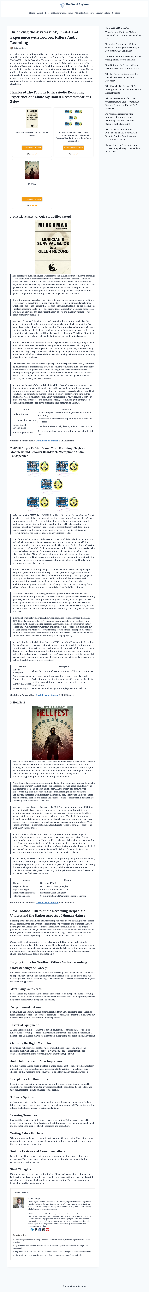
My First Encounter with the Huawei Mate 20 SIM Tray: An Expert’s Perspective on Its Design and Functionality (50, 1247)
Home (32, 13)
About (40, 13)
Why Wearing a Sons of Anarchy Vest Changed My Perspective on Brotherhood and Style (48, 1255)
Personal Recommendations (59, 13)
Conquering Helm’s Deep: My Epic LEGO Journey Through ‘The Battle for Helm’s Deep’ (123, 148)
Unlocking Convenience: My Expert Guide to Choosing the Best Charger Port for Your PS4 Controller (122, 47)
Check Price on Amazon (32, 148)
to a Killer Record (59, 216)
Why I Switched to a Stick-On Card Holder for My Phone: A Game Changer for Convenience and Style (53, 1252)
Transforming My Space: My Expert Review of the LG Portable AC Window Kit (123, 35)
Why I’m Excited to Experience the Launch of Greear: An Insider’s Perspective (121, 77)
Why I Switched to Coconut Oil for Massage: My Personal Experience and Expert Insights (123, 89)
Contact (116, 13)
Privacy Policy (103, 13)
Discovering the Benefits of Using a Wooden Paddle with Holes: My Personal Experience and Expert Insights (51, 1241)
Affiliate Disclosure (84, 13)
